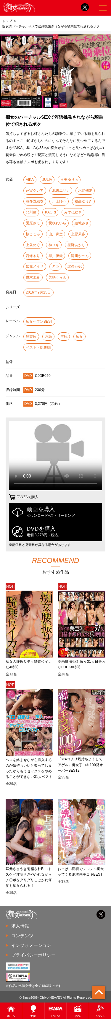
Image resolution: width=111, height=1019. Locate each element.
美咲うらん (57, 277)
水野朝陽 (85, 190)
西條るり (33, 256)
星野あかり (76, 245)
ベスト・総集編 (38, 347)
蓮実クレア (35, 190)
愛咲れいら (57, 223)
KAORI (50, 212)
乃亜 (55, 266)
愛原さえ (33, 223)
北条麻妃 (74, 266)
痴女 (79, 336)
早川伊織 (56, 256)
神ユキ (54, 245)
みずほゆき (73, 212)
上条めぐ (33, 245)
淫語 (48, 336)
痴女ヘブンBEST (39, 321)
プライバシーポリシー (33, 954)
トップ (7, 21)
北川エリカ (61, 190)
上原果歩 (78, 234)
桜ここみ (33, 234)
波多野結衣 (35, 201)
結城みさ (82, 223)
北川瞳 (31, 212)
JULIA (47, 180)
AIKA (30, 180)
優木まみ (33, 277)
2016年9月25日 (38, 292)
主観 (63, 336)
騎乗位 (31, 336)
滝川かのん (80, 256)
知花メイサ (35, 266)
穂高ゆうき (83, 201)
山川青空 (56, 234)
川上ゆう (59, 201)
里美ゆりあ (69, 180)
